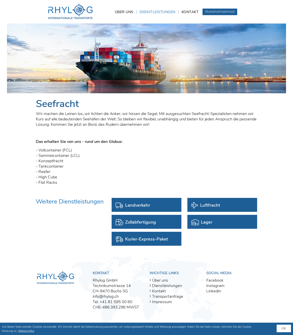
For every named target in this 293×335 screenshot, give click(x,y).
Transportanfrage (220, 12)
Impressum (161, 302)
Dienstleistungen (157, 12)
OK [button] (284, 328)
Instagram (215, 285)
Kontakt (190, 12)
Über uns (124, 12)
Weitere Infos (26, 331)
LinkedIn (213, 291)
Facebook (214, 280)
